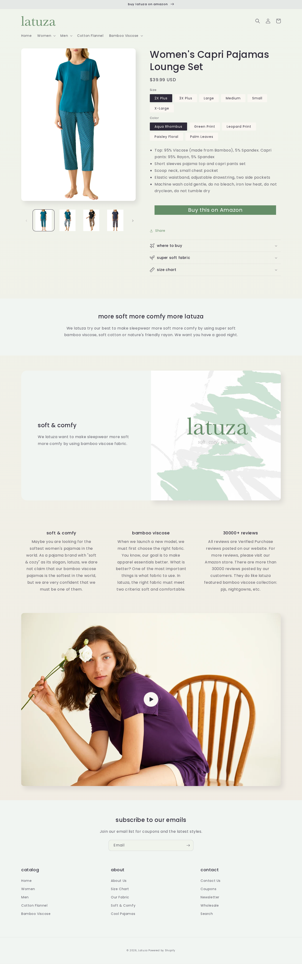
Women (28, 889)
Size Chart (120, 889)
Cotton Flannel (34, 905)
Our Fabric (120, 897)
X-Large (162, 108)
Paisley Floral (166, 136)
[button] (46, 36)
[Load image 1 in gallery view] (43, 220)
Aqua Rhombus (168, 126)
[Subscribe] (188, 845)
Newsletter (210, 897)
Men (25, 897)
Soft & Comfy (123, 905)
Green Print (204, 126)
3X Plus (185, 98)
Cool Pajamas (123, 913)
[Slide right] (133, 220)
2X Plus (161, 98)
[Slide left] (26, 220)
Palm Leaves (201, 136)
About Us (119, 880)
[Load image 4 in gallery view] (115, 220)
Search (207, 913)
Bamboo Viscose (35, 913)
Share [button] (160, 230)
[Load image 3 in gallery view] (91, 220)
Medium (233, 98)
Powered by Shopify (161, 950)
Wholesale (210, 905)
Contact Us (211, 880)
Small (257, 98)
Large (209, 98)
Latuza (142, 950)
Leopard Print (239, 126)
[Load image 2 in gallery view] (67, 220)
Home (26, 880)
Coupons (208, 889)
